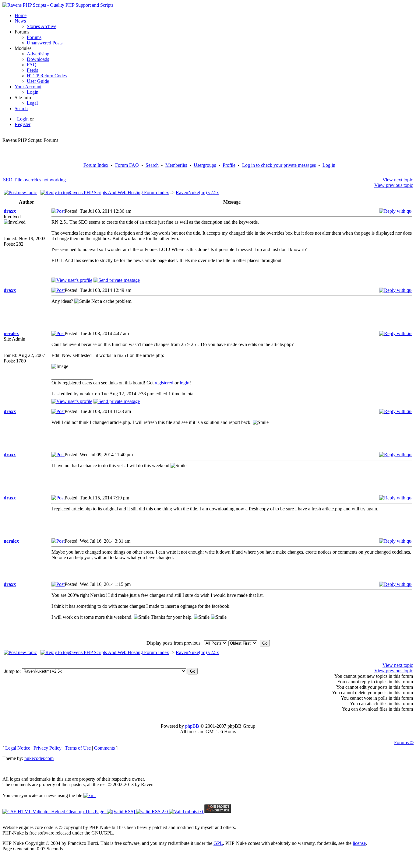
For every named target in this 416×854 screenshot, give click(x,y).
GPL (218, 843)
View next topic (398, 179)
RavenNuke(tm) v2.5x (197, 192)
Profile (229, 165)
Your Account (28, 86)
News (20, 20)
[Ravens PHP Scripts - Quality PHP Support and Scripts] (57, 5)
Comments (104, 748)
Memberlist (176, 165)
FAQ (32, 64)
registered (164, 382)
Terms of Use (78, 748)
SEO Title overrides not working (34, 179)
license (359, 843)
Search (21, 108)
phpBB (192, 726)
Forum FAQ (127, 165)
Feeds (32, 70)
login (184, 382)
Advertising (38, 53)
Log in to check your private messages (279, 165)
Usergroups (205, 165)
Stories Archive (41, 26)
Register (22, 124)
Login (32, 92)
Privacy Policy (47, 748)
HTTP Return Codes (47, 75)
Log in (329, 165)
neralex (11, 333)
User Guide (38, 81)
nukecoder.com (39, 758)
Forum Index (95, 165)
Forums (34, 37)
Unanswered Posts (44, 42)
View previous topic (393, 185)
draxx (10, 211)
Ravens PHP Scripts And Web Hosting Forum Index (118, 192)
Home (20, 15)
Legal (32, 103)
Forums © (404, 742)
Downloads (38, 59)
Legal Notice (17, 748)
